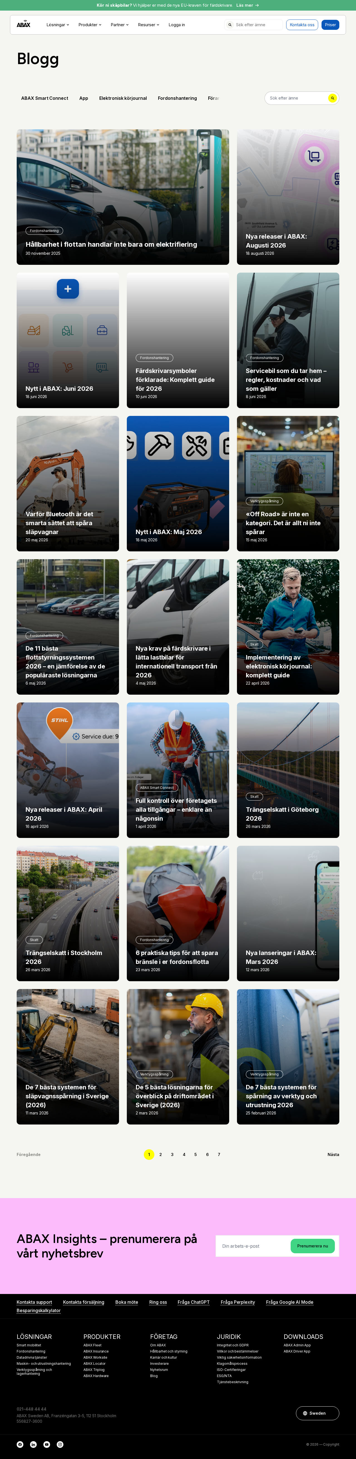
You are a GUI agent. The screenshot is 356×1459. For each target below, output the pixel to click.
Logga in (177, 24)
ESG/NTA (224, 1376)
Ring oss (158, 1302)
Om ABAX (158, 1345)
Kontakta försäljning (83, 1302)
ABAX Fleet (92, 1345)
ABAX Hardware (96, 1376)
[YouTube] (46, 1444)
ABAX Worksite (95, 1357)
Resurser (146, 24)
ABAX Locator (94, 1364)
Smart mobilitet (29, 1345)
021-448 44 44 (31, 1409)
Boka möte (126, 1302)
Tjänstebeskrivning (232, 1382)
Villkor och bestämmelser (237, 1351)
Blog (154, 1376)
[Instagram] (60, 1444)
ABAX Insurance (96, 1351)
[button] (332, 1413)
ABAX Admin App (297, 1345)
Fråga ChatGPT (193, 1302)
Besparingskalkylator (39, 1310)
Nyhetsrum (159, 1370)
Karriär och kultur (163, 1357)
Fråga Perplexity (238, 1302)
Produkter (87, 24)
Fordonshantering (31, 1351)
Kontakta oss (302, 24)
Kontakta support (34, 1302)
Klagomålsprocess (232, 1364)
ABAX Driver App (297, 1351)
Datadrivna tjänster (32, 1357)
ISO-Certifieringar (231, 1370)
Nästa (333, 1154)
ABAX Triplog (94, 1370)
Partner (118, 24)
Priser (330, 24)
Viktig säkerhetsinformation (239, 1357)
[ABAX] (23, 23)
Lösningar (55, 24)
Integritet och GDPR (233, 1345)
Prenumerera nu (312, 1246)
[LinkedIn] (33, 1444)
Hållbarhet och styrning (168, 1351)
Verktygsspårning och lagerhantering (34, 1372)
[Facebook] (20, 1444)
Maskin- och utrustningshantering (44, 1364)
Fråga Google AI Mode (289, 1302)
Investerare (159, 1364)
